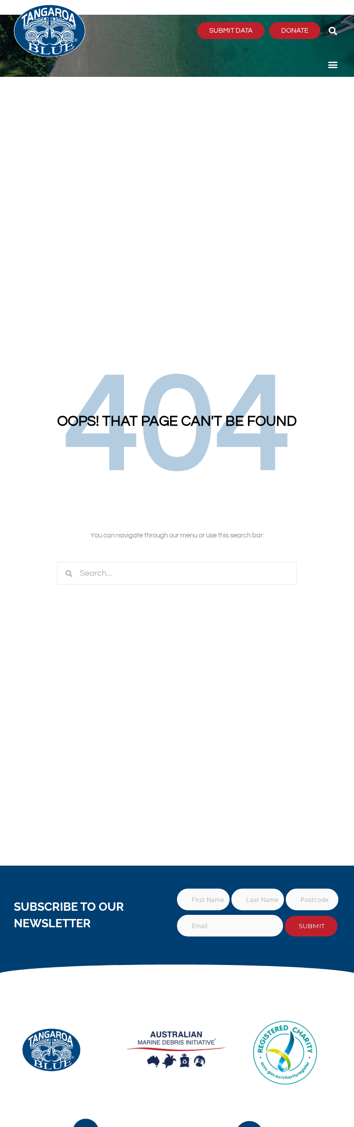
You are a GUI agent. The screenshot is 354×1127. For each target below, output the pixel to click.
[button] (332, 30)
